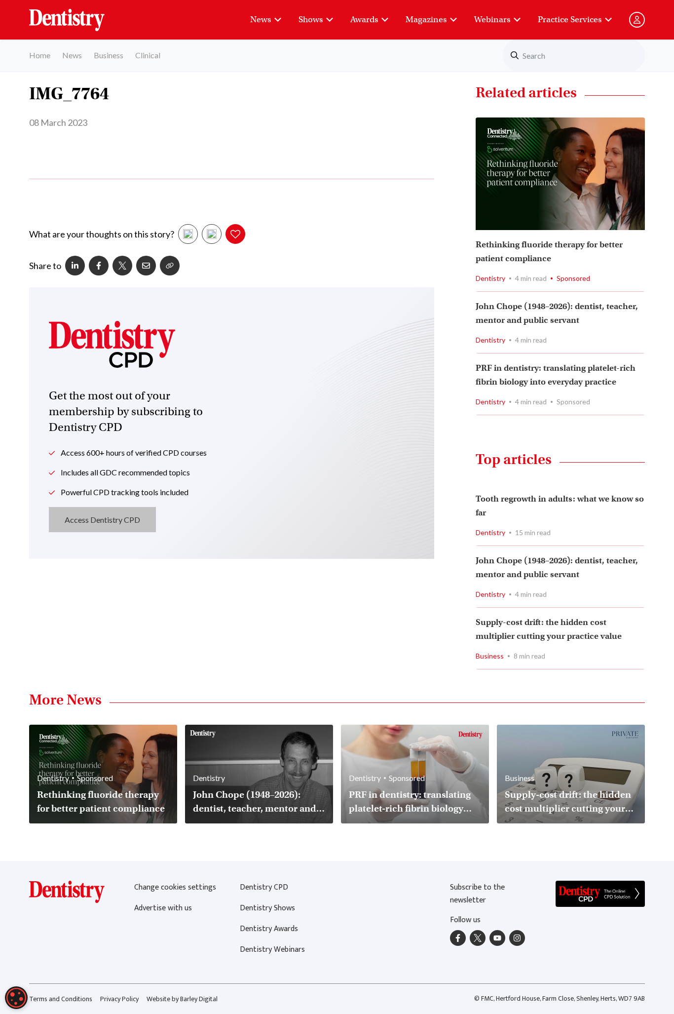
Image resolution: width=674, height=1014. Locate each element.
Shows (311, 19)
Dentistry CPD (264, 887)
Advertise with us (163, 908)
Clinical (147, 55)
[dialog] (16, 997)
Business (108, 55)
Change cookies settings (175, 887)
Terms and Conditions (60, 999)
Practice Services (569, 19)
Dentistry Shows (267, 908)
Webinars (492, 19)
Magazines (426, 19)
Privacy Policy (119, 999)
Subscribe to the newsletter (477, 894)
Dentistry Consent (78, 14)
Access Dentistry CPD (102, 519)
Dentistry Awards (269, 929)
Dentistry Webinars (272, 949)
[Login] (637, 20)
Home (39, 55)
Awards (364, 19)
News (260, 19)
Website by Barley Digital (182, 999)
